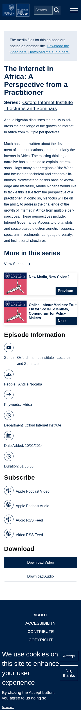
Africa (27, 405)
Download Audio (40, 576)
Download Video (40, 562)
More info (8, 707)
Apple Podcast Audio (32, 506)
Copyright (41, 640)
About (40, 615)
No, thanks (69, 673)
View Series (13, 264)
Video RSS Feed (29, 535)
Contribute (40, 631)
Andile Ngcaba (30, 384)
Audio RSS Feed (29, 520)
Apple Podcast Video (33, 491)
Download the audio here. (49, 52)
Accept (69, 656)
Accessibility (40, 623)
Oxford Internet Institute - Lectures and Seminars (43, 361)
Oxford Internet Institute (43, 425)
